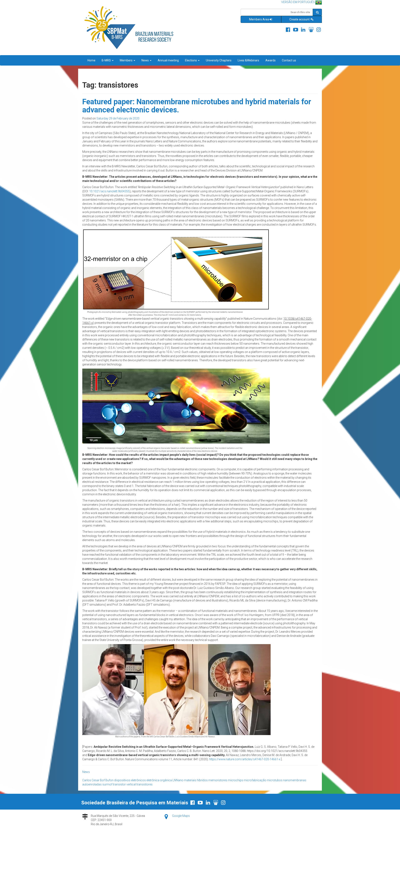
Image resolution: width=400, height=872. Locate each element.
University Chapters (218, 60)
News (145, 60)
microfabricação (255, 780)
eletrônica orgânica (159, 780)
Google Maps (181, 815)
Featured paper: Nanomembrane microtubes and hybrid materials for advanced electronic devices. (196, 105)
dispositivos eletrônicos (130, 780)
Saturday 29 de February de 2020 (117, 118)
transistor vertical (124, 784)
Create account (299, 19)
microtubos (274, 780)
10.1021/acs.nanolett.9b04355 (109, 191)
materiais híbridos (196, 780)
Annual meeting (168, 60)
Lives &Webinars (248, 60)
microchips (235, 780)
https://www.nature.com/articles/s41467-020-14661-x (244, 759)
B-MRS (106, 60)
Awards (270, 60)
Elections (191, 60)
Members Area (259, 19)
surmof (107, 784)
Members (126, 60)
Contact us (289, 60)
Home (91, 60)
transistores (144, 784)
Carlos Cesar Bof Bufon (98, 780)
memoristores (217, 780)
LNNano (177, 780)
